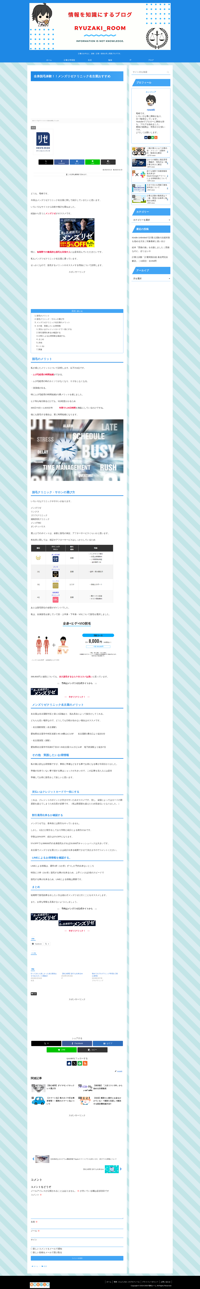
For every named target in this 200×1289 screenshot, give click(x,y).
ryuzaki (151, 109)
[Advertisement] (77, 99)
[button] (108, 162)
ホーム (108, 1282)
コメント (36, 1195)
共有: (40, 343)
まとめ (41, 339)
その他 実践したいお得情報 (49, 326)
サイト (34, 1240)
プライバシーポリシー (150, 1282)
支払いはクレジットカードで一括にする (55, 329)
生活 (34, 994)
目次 (74, 311)
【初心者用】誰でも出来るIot (72, 973)
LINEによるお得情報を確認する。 (52, 336)
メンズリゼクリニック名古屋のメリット (53, 322)
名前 (34, 1222)
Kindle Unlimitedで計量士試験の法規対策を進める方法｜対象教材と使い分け (151, 239)
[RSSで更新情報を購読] (85, 1063)
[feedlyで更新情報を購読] (79, 1063)
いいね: (41, 346)
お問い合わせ (165, 1282)
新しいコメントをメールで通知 (47, 1249)
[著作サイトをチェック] (69, 1063)
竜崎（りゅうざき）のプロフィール (127, 1282)
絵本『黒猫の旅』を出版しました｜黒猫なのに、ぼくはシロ (150, 249)
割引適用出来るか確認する (49, 333)
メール (35, 1231)
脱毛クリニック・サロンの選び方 (50, 319)
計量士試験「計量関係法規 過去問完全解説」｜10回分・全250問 (150, 259)
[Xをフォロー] (74, 1063)
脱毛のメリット (43, 316)
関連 (40, 349)
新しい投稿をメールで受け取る (47, 1252)
